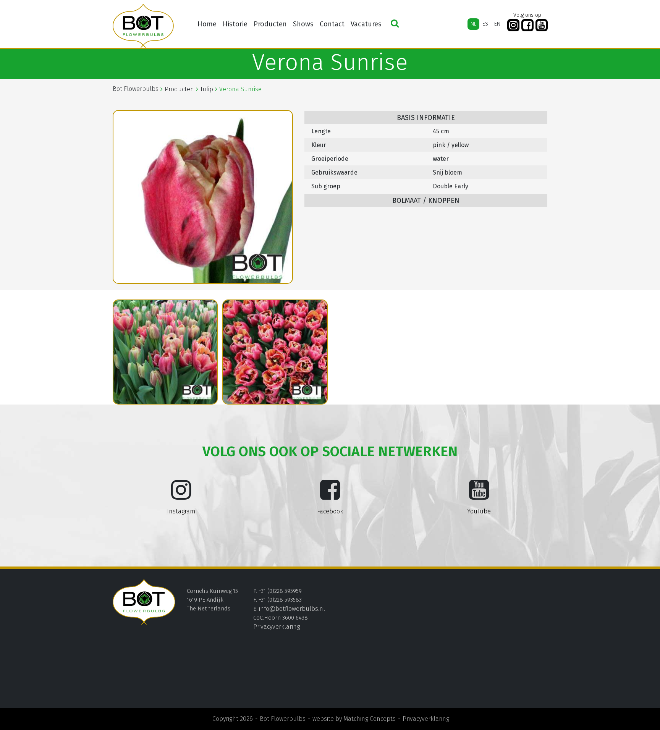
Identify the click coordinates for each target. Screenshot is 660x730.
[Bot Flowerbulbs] (143, 26)
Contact (332, 24)
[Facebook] (527, 25)
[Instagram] (513, 25)
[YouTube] (541, 25)
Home (207, 24)
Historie (235, 24)
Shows (303, 24)
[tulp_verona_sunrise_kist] (165, 352)
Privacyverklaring (276, 626)
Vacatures (366, 24)
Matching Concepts (369, 718)
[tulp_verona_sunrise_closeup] (275, 352)
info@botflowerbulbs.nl (292, 608)
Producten (270, 24)
